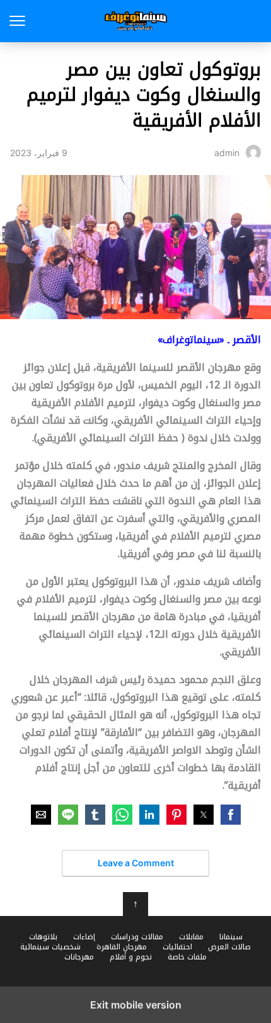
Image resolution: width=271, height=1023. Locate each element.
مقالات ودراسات (137, 937)
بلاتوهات (43, 937)
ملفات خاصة (187, 957)
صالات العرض (229, 947)
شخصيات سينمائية (50, 947)
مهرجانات (79, 957)
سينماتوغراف (136, 21)
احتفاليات (177, 947)
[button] (231, 815)
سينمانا (231, 937)
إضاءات (84, 937)
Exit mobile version (136, 1004)
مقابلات (191, 937)
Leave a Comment (136, 862)
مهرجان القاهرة (121, 947)
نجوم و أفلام (131, 957)
